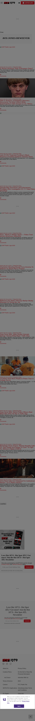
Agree (19, 706)
